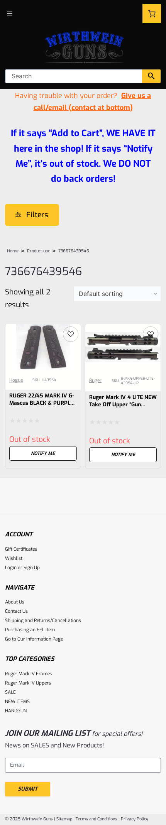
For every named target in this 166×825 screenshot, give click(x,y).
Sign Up (32, 568)
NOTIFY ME (43, 453)
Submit (27, 789)
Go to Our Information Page (34, 639)
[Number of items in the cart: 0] (151, 13)
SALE (10, 692)
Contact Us (16, 611)
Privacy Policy (134, 819)
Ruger (95, 380)
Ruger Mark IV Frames (28, 674)
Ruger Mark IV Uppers (28, 683)
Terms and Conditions (96, 819)
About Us (14, 602)
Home (13, 251)
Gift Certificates (21, 549)
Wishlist (13, 558)
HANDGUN (16, 711)
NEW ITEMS (17, 701)
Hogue (16, 380)
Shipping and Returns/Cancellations (43, 620)
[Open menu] (9, 13)
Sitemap (64, 819)
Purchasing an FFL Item (30, 630)
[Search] (151, 76)
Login (11, 568)
